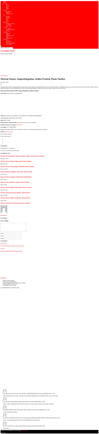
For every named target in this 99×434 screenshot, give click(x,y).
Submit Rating (4, 145)
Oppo (7, 7)
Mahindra (8, 17)
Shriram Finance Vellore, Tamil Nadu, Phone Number (15, 198)
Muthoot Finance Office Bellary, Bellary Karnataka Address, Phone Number (26, 409)
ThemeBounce (25, 430)
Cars (4, 15)
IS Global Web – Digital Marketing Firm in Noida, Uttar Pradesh (33, 393)
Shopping (5, 32)
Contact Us (5, 39)
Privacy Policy (9, 44)
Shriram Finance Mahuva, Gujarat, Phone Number (15, 182)
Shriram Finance (9, 13)
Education (5, 22)
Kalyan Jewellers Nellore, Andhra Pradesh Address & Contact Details (22, 401)
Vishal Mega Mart (10, 35)
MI (6, 4)
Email (2, 235)
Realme (7, 9)
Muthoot (8, 12)
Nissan (7, 18)
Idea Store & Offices (10, 29)
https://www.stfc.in (9, 131)
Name (2, 233)
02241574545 (19, 124)
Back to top (3, 432)
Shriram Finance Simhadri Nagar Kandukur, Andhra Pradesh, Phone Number (22, 156)
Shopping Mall (9, 38)
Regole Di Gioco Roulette (8, 280)
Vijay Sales (8, 33)
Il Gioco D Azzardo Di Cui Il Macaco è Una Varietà (14, 283)
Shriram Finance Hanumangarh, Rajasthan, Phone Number (17, 166)
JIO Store (8, 30)
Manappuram (9, 11)
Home (4, 1)
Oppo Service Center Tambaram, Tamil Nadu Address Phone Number (23, 426)
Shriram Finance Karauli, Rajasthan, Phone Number (15, 192)
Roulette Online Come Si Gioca (10, 284)
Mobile (4, 2)
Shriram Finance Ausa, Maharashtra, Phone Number (15, 203)
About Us (8, 40)
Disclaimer (8, 41)
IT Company (8, 28)
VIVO (7, 5)
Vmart (7, 36)
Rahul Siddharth (4, 215)
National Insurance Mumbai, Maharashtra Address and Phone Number (38, 417)
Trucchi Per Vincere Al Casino (9, 285)
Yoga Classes (9, 26)
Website (2, 238)
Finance (5, 10)
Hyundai (8, 16)
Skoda (7, 21)
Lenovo (7, 6)
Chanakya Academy (10, 23)
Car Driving (8, 24)
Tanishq (7, 34)
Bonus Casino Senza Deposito (9, 281)
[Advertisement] (49, 64)
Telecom (5, 27)
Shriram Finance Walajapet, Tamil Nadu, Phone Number (16, 171)
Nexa (7, 19)
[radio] (50, 138)
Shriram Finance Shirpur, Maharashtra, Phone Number (16, 161)
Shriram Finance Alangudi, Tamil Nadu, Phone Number (16, 177)
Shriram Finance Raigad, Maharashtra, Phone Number (16, 187)
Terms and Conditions (10, 43)
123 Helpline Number (8, 51)
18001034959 (20, 122)
